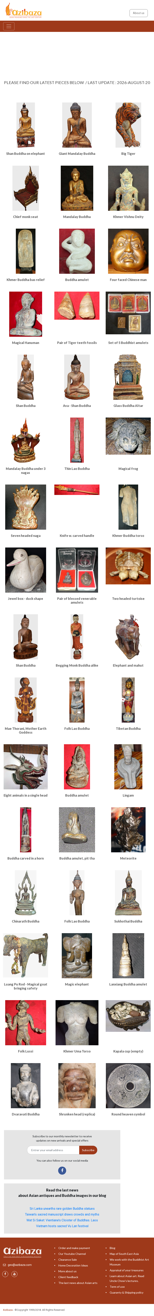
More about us (67, 1271)
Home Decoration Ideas (73, 1265)
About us (138, 13)
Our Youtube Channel (72, 1253)
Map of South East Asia (124, 1253)
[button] (11, 51)
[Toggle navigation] (8, 26)
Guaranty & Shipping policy (126, 1292)
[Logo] (24, 10)
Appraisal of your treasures (127, 1270)
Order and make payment (74, 1248)
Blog (112, 1248)
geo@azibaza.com (20, 1264)
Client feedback (68, 1277)
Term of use (117, 1286)
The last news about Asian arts (77, 1283)
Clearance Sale (67, 1259)
